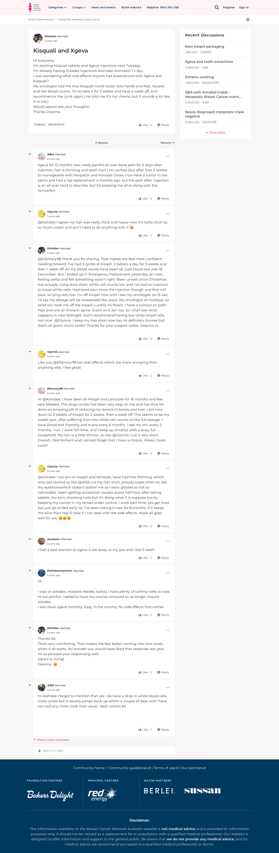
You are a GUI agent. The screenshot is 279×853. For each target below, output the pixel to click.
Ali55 (50, 685)
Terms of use (164, 768)
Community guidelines (128, 768)
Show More (217, 132)
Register (229, 7)
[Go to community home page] (34, 7)
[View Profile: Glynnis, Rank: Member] (41, 214)
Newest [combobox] (168, 143)
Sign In (244, 7)
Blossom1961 (210, 82)
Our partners (192, 768)
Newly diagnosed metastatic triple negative (214, 114)
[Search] (216, 7)
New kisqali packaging (204, 46)
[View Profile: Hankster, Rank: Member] (41, 541)
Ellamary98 (55, 388)
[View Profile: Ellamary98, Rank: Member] (41, 391)
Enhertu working (199, 77)
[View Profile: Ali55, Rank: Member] (41, 687)
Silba (50, 154)
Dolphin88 (209, 121)
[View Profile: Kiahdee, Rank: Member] (38, 38)
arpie (205, 102)
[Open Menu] (248, 19)
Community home (89, 768)
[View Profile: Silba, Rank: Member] (41, 156)
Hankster (53, 539)
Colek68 (205, 51)
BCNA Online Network (41, 19)
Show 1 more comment (53, 740)
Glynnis (52, 211)
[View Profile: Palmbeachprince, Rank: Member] (41, 573)
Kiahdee (50, 36)
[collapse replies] (30, 154)
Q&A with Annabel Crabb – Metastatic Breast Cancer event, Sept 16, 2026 (212, 94)
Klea (205, 67)
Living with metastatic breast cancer (79, 19)
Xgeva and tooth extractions (209, 62)
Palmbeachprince (59, 570)
